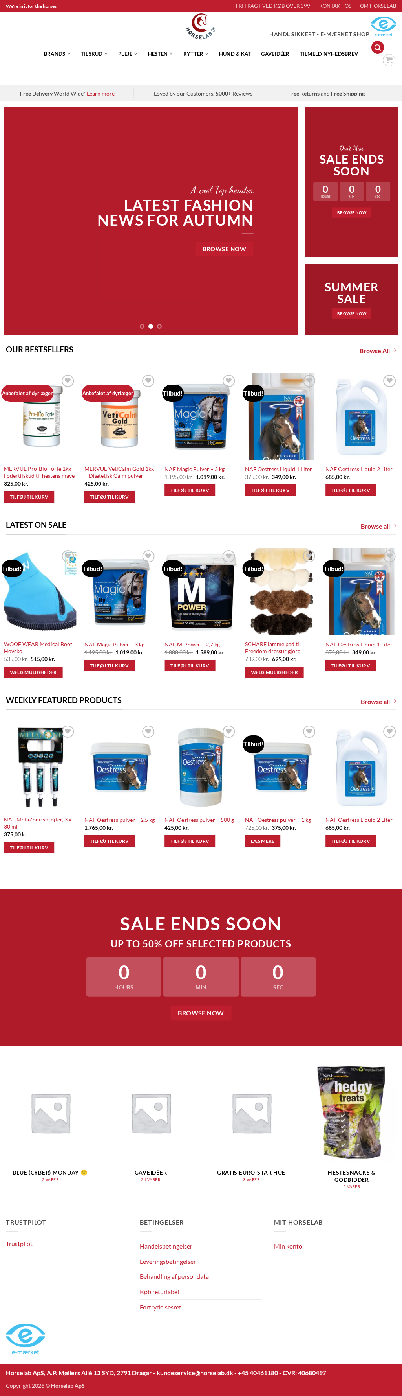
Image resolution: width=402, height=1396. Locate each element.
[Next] (282, 221)
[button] (377, 47)
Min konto (288, 1246)
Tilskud (92, 54)
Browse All (375, 350)
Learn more (101, 93)
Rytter (193, 54)
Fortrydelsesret (160, 1307)
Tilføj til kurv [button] (29, 496)
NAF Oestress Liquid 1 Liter (278, 469)
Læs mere (263, 840)
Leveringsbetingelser (168, 1261)
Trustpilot (19, 1243)
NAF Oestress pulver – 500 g (199, 819)
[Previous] (20, 221)
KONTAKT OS (335, 6)
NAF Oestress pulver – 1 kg (278, 819)
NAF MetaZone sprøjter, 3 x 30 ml (37, 823)
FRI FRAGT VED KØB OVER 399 (273, 6)
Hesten (158, 54)
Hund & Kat (235, 54)
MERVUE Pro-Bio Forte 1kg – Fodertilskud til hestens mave (39, 472)
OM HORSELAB (378, 6)
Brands (55, 54)
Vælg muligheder (33, 672)
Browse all (375, 526)
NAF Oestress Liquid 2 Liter (359, 469)
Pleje (125, 54)
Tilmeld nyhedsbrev (329, 54)
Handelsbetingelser (166, 1246)
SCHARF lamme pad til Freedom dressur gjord (273, 648)
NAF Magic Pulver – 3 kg (194, 469)
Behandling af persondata (174, 1276)
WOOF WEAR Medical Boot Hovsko (38, 648)
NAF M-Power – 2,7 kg (192, 644)
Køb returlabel (159, 1291)
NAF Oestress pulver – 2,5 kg (119, 819)
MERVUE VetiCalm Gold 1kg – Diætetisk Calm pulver (119, 472)
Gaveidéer (275, 54)
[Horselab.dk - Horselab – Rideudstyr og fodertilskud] (201, 26)
